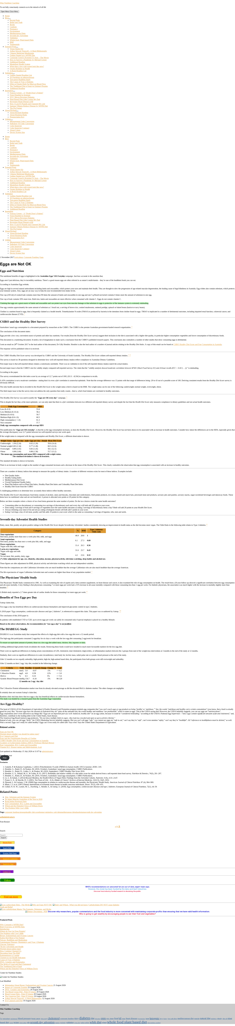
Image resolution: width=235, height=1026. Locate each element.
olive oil (225, 1019)
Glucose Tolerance (7, 944)
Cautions (13, 27)
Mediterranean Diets (17, 33)
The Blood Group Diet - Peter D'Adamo (20, 992)
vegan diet (77, 1022)
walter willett (85, 1023)
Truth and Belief (6, 907)
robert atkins (23, 1022)
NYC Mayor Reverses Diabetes (22, 97)
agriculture (6, 1019)
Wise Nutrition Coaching (9, 3)
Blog (7, 18)
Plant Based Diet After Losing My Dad (25, 99)
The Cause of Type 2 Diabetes (21, 82)
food (116, 1018)
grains (123, 1019)
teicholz (63, 1023)
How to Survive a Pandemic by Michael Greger (28, 60)
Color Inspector (16, 126)
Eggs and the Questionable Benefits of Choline (18, 738)
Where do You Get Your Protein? (12, 931)
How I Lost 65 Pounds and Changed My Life (27, 104)
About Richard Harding (19, 113)
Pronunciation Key (17, 117)
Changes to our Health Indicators (12, 958)
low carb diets (55, 812)
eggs (24, 812)
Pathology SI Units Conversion (22, 124)
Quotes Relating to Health (20, 69)
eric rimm (110, 1019)
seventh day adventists (93, 812)
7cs (1, 1019)
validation (70, 1022)
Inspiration (9, 91)
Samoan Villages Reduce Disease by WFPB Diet (29, 106)
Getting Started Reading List (21, 75)
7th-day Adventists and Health (11, 947)
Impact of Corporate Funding (16, 987)
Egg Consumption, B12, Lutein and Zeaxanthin (18, 745)
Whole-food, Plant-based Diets (22, 40)
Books (12, 25)
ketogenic (154, 1018)
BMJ (12, 42)
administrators (47, 751)
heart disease (131, 1018)
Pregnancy (14, 29)
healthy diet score (32, 812)
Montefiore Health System (20, 64)
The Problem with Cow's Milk (12, 933)
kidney (165, 1018)
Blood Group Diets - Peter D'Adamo (19, 994)
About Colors (15, 130)
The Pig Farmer (16, 108)
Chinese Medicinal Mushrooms (22, 53)
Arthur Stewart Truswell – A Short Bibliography (28, 51)
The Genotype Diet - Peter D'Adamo (19, 996)
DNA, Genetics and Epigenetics (12, 962)
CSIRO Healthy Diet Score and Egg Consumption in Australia (197, 345)
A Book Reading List (18, 71)
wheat (104, 1022)
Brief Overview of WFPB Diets (12, 927)
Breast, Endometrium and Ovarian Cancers (16, 936)
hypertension (141, 1018)
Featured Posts (10, 47)
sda (76, 812)
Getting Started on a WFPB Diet (22, 55)
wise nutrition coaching (154, 1022)
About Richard (10, 110)
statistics (57, 1022)
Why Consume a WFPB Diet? (12, 925)
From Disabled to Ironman (20, 95)
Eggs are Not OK (7, 732)
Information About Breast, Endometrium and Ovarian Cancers (29, 985)
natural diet (205, 1018)
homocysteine (44, 812)
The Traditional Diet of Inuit (11, 966)
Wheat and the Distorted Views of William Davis (19, 969)
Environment (15, 31)
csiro (20, 812)
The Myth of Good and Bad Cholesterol (15, 964)
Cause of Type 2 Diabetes (10, 960)
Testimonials (14, 44)
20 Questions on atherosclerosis (22, 77)
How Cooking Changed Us (10, 951)
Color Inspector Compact (19, 128)
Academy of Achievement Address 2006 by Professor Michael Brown (27, 743)
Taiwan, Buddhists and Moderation (13, 940)
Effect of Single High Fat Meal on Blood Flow (28, 84)
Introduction (4, 929)
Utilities (8, 119)
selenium (81, 812)
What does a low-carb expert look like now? (27, 66)
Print (4, 758)
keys (161, 1019)
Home (7, 16)
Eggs (41, 257)
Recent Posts (15, 20)
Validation (14, 38)
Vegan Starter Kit (16, 49)
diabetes (84, 1018)
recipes (16, 1022)
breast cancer (35, 1019)
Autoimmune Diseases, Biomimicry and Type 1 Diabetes (22, 942)
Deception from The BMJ (10, 953)
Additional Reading (17, 62)
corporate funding (12, 812)
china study (44, 1018)
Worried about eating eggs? (10, 949)
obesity (219, 1019)
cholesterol (54, 1018)
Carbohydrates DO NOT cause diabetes (103, 905)
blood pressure (24, 1018)
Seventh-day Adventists (19, 36)
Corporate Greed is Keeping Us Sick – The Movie (29, 58)
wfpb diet (95, 1022)
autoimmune (14, 1018)
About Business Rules (18, 115)
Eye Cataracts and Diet (9, 736)
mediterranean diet (68, 812)
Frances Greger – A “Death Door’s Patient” (26, 93)
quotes (11, 1022)
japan (147, 1019)
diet (92, 1018)
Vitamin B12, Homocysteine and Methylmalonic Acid (21, 747)
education (97, 1018)
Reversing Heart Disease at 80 (21, 102)
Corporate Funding (31, 257)
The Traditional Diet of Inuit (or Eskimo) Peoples (29, 86)
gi (120, 1018)
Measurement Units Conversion (22, 121)
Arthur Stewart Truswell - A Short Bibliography (23, 998)
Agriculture (18, 257)
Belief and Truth (16, 22)
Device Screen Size (17, 132)
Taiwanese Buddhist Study (20, 80)
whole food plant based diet (127, 1022)
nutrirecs (214, 1019)
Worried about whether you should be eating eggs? (19, 734)
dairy (76, 1018)
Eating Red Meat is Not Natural (12, 938)
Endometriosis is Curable (9, 955)
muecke (197, 1019)
